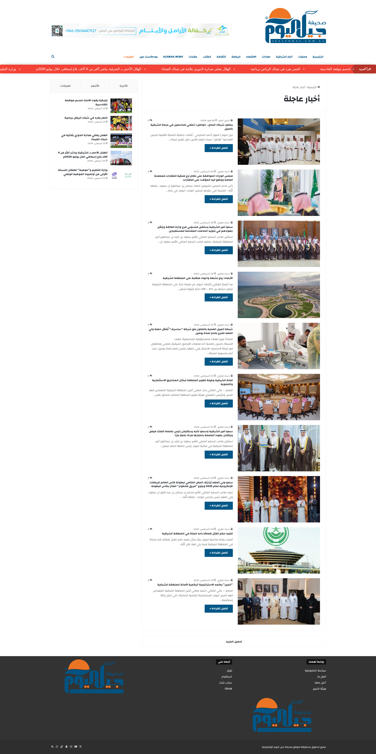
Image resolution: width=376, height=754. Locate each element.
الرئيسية (318, 56)
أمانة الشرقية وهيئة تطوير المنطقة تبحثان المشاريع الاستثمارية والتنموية (192, 382)
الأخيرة (124, 85)
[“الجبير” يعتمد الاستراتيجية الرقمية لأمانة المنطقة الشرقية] (279, 601)
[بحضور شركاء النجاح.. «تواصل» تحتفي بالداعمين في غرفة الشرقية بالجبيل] (279, 141)
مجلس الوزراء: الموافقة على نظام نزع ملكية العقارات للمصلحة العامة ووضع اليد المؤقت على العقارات (193, 177)
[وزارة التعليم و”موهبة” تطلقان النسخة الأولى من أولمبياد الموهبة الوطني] (121, 175)
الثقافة (221, 56)
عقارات (193, 56)
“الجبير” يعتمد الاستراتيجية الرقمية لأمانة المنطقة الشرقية (195, 584)
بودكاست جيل (148, 56)
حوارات (266, 56)
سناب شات (225, 682)
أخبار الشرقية (284, 56)
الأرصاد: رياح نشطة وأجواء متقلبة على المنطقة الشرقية (198, 278)
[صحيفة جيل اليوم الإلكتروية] (295, 25)
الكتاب (207, 56)
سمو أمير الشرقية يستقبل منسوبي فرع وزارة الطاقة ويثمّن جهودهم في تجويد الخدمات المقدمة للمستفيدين (195, 229)
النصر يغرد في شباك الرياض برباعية (295, 69)
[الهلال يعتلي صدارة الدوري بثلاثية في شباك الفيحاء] (121, 140)
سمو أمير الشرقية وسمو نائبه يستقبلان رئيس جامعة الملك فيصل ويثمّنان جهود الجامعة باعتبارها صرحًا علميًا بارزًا (191, 433)
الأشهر (95, 85)
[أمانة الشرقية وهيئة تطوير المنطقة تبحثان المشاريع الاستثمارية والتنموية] (279, 397)
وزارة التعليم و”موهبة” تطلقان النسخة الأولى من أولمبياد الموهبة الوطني (83, 172)
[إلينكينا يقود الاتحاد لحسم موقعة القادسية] (121, 105)
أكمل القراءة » (219, 148)
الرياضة (235, 56)
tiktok (228, 688)
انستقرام (226, 676)
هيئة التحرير (319, 688)
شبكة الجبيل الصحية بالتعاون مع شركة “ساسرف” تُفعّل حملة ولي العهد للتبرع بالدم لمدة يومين (191, 331)
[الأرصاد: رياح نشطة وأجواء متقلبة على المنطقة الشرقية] (279, 295)
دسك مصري (223, 171)
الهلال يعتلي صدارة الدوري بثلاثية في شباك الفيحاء (215, 69)
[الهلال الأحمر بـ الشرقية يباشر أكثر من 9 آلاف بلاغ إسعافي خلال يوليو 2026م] (121, 158)
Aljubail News (173, 56)
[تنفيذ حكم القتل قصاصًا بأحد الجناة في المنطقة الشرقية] (279, 550)
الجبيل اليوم (224, 120)
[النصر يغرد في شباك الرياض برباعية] (121, 123)
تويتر (229, 670)
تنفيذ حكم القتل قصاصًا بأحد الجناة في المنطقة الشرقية (197, 533)
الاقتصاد (251, 56)
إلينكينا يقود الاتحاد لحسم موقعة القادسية (86, 102)
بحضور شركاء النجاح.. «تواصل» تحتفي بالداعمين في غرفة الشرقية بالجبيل (191, 126)
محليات (302, 56)
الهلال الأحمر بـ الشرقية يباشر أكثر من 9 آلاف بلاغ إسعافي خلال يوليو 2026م (108, 69)
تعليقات (65, 85)
